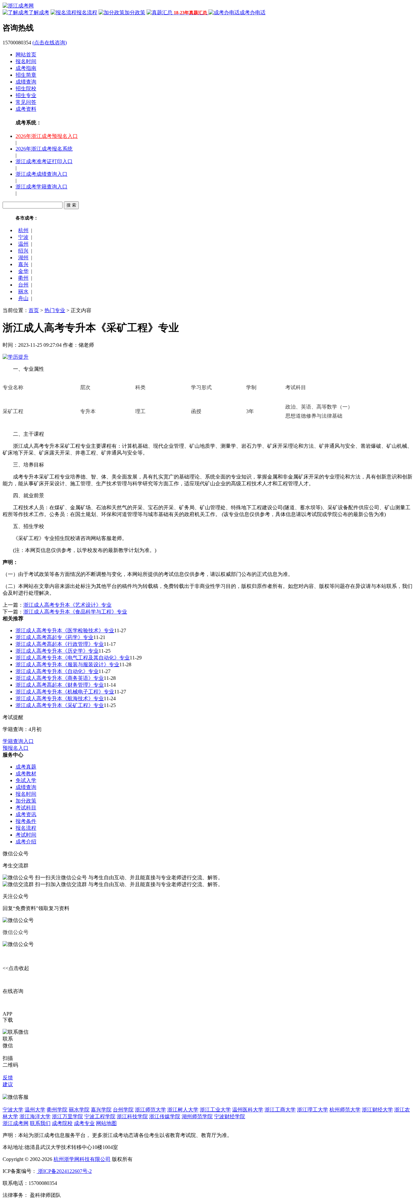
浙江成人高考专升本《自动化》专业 (57, 671)
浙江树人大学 (182, 1109)
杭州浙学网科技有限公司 (82, 1159)
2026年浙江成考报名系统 (44, 149)
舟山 (23, 298)
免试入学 (26, 780)
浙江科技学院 (132, 1116)
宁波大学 (13, 1109)
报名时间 (26, 61)
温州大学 (35, 1109)
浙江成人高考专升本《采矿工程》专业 (60, 705)
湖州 (23, 257)
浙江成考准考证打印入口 (44, 161)
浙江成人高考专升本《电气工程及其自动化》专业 (73, 657)
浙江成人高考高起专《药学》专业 (54, 637)
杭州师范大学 (345, 1109)
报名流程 (26, 828)
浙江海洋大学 (35, 1116)
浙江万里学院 (67, 1116)
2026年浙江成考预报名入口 (47, 136)
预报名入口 (16, 748)
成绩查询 (26, 81)
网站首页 (26, 54)
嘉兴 (23, 264)
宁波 (23, 237)
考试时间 (26, 835)
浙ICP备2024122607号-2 (64, 1171)
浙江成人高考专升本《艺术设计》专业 (67, 605)
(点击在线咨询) (49, 42)
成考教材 (26, 773)
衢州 (23, 278)
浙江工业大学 (215, 1109)
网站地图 (106, 1123)
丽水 (23, 291)
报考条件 (26, 821)
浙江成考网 (16, 1123)
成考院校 (62, 1123)
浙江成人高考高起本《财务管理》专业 (60, 685)
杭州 (23, 230)
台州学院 (123, 1109)
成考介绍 (26, 841)
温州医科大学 (247, 1109)
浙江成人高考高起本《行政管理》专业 (60, 644)
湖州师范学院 (197, 1116)
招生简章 (26, 75)
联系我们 (40, 1123)
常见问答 (26, 102)
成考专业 (84, 1123)
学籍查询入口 (18, 741)
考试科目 (26, 807)
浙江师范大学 (150, 1109)
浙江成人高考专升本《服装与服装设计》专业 (67, 664)
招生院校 (26, 88)
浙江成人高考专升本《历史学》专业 (57, 651)
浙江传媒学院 (164, 1116)
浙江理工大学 (312, 1109)
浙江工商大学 (280, 1109)
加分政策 (26, 801)
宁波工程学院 (99, 1116)
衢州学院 (57, 1109)
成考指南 (26, 68)
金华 (23, 271)
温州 (23, 244)
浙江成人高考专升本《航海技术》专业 (60, 698)
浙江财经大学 (377, 1109)
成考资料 (26, 109)
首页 (34, 310)
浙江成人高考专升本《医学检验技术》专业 (65, 630)
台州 (23, 284)
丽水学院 (79, 1109)
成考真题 (26, 767)
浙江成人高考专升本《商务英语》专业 (60, 678)
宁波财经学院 (229, 1116)
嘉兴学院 (101, 1109)
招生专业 (26, 95)
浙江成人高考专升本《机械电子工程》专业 (65, 691)
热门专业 (54, 310)
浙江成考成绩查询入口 (41, 174)
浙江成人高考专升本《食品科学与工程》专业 (75, 611)
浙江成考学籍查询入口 (41, 186)
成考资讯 (26, 814)
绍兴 (23, 250)
